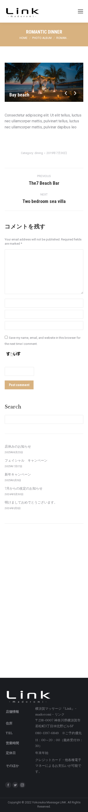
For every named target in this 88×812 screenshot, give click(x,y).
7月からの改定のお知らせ (23, 488)
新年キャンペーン (18, 474)
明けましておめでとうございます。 (31, 502)
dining (38, 153)
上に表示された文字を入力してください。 (40, 364)
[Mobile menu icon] (80, 11)
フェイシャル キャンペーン (26, 460)
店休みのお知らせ (18, 446)
